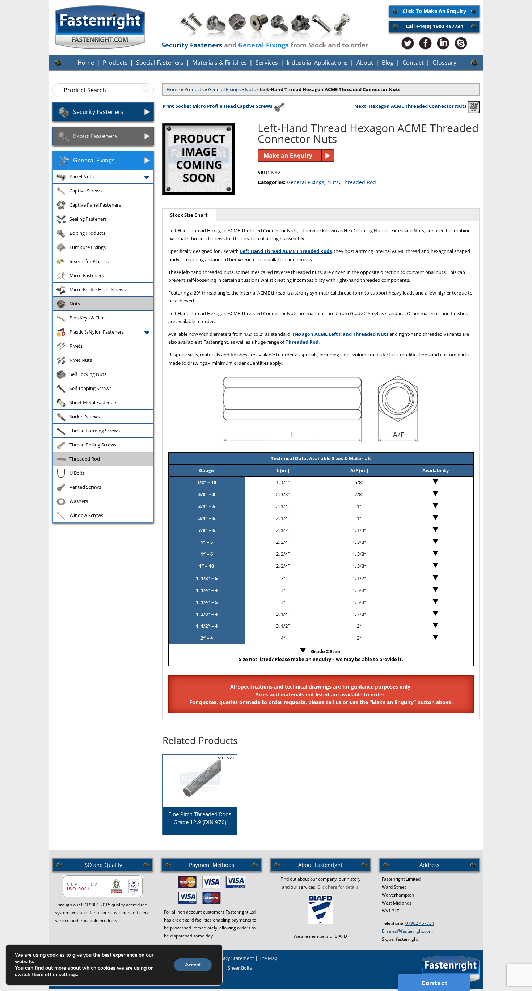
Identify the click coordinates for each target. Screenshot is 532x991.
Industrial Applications (317, 63)
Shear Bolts (240, 968)
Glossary (444, 63)
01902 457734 (419, 923)
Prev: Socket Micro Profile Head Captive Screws (217, 106)
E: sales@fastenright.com (407, 931)
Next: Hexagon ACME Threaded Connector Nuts (410, 106)
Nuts (250, 89)
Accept (193, 964)
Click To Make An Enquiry (434, 11)
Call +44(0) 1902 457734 (434, 26)
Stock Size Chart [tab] (189, 215)
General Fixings (224, 89)
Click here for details (338, 887)
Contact (413, 63)
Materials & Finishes (219, 63)
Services (267, 63)
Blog (388, 63)
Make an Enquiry (287, 156)
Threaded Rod (359, 182)
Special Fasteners (159, 63)
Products (115, 63)
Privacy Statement (234, 958)
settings (68, 974)
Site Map (268, 958)
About (364, 63)
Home (85, 63)
